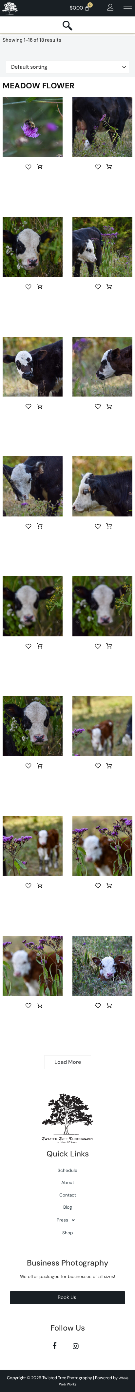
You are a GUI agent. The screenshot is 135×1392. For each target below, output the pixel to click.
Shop (67, 1233)
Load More (67, 1062)
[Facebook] (54, 1346)
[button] (110, 7)
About (67, 1182)
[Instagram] (75, 1346)
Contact (67, 1195)
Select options (39, 167)
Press (62, 1220)
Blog (67, 1207)
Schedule (67, 1170)
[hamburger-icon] (127, 8)
